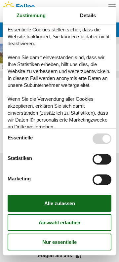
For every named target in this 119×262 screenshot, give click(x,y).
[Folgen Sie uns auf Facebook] (78, 255)
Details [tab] (88, 15)
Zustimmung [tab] (31, 15)
